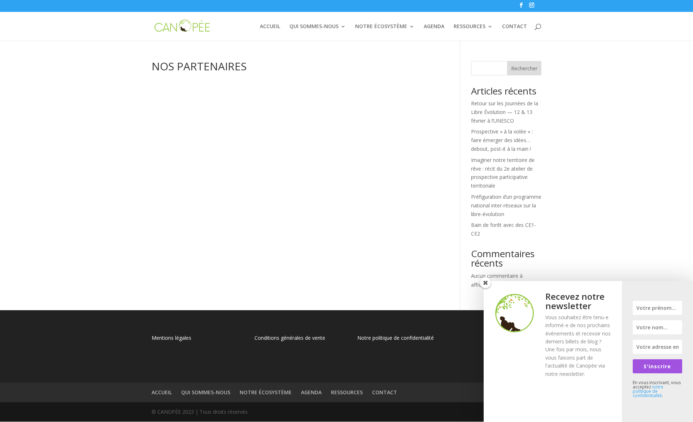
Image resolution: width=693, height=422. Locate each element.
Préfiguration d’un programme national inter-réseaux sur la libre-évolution (506, 205)
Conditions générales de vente (289, 337)
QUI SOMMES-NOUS (314, 27)
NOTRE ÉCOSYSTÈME (381, 27)
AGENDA (434, 27)
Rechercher (524, 68)
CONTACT (514, 27)
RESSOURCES (469, 27)
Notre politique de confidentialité (395, 337)
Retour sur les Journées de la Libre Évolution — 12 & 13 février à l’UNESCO (504, 112)
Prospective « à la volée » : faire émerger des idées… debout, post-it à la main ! (502, 140)
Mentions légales (171, 337)
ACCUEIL (270, 27)
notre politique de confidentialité (648, 391)
